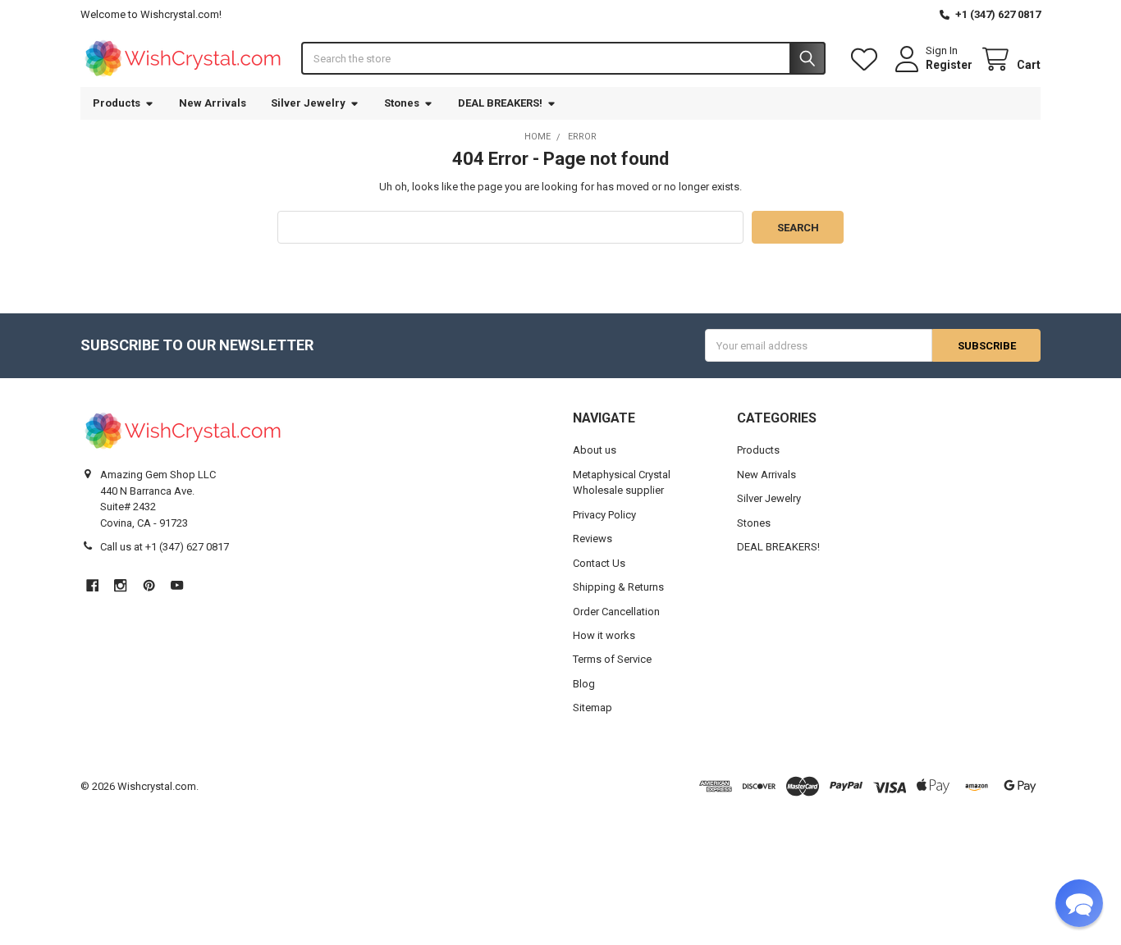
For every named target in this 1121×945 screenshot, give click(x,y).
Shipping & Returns (618, 587)
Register (949, 64)
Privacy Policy (604, 515)
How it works (604, 635)
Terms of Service (612, 659)
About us (594, 450)
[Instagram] (120, 585)
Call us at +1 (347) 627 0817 (164, 547)
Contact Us (599, 563)
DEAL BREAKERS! (500, 103)
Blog (584, 684)
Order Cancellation (616, 611)
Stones (401, 103)
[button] (1079, 903)
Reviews (592, 538)
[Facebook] (92, 585)
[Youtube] (177, 585)
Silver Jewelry (308, 103)
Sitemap (592, 707)
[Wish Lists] (867, 59)
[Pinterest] (149, 585)
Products (116, 103)
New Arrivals (212, 103)
